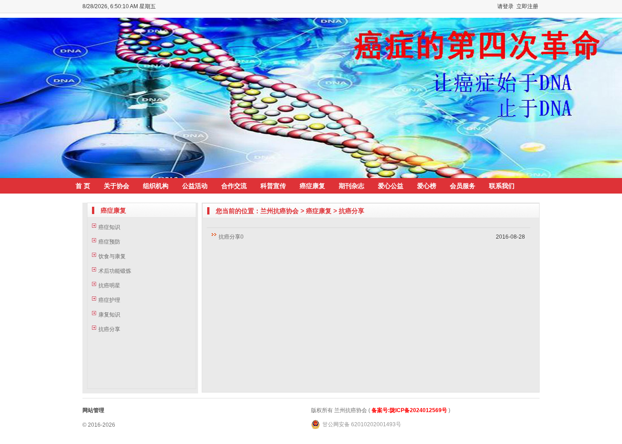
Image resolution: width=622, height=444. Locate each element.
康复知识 (109, 314)
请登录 (505, 6)
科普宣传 (273, 185)
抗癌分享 (109, 329)
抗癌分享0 (231, 237)
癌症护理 (109, 300)
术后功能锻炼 (114, 271)
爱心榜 (426, 185)
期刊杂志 (351, 185)
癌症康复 (312, 185)
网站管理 (93, 410)
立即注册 (527, 6)
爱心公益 (390, 185)
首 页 (83, 185)
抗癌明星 (109, 285)
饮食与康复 (112, 256)
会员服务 (462, 185)
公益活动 (195, 185)
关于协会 (116, 185)
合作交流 (234, 185)
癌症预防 (109, 242)
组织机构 (155, 185)
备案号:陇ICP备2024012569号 (409, 410)
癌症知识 (109, 227)
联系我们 (502, 185)
